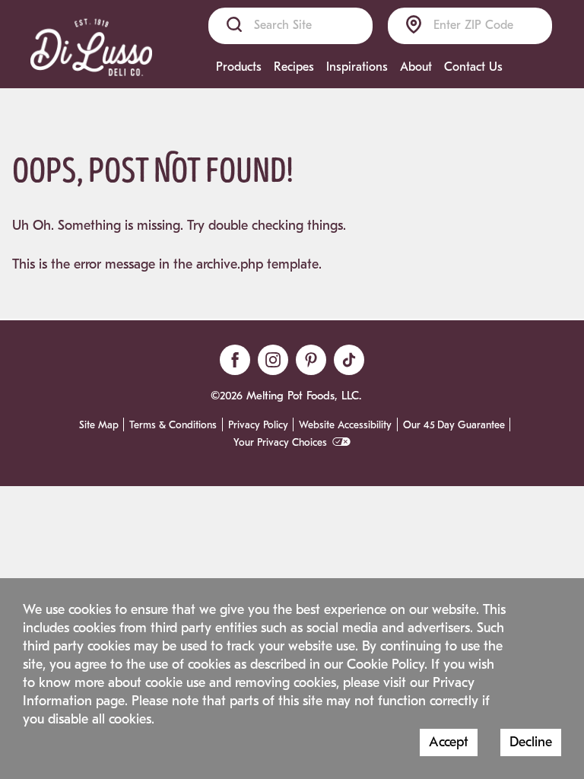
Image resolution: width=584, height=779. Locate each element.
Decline (530, 742)
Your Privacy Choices (280, 443)
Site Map (99, 425)
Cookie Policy (385, 664)
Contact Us (473, 67)
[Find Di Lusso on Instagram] (273, 360)
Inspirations (357, 67)
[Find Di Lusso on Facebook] (235, 360)
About (416, 67)
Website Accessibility (345, 425)
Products (239, 67)
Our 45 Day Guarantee (454, 425)
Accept (448, 742)
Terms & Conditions (173, 425)
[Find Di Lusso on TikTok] (349, 360)
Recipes (294, 67)
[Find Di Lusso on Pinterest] (311, 360)
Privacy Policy (258, 425)
